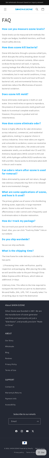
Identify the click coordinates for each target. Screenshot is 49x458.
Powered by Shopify (26, 448)
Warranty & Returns (13, 392)
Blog (7, 352)
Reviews (8, 358)
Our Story (9, 340)
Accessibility (10, 404)
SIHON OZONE (14, 448)
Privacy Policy (11, 364)
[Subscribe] (37, 421)
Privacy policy (19, 452)
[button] (5, 9)
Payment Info (10, 398)
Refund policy (40, 448)
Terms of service (31, 452)
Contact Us (10, 387)
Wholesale (9, 346)
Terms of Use (10, 370)
